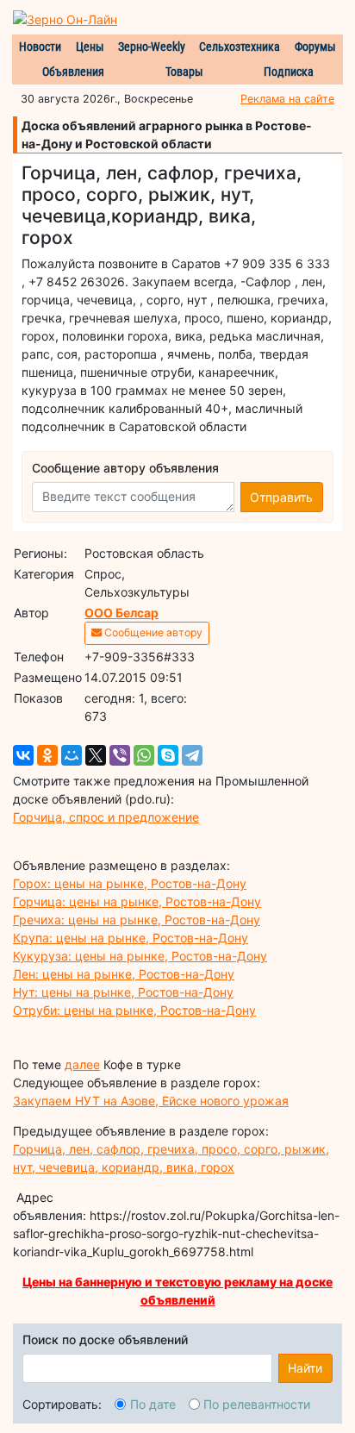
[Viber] (119, 755)
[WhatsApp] (144, 755)
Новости (40, 46)
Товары (184, 71)
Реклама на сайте (287, 98)
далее (82, 1064)
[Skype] (168, 755)
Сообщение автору (152, 632)
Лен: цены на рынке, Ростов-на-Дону (123, 974)
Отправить (281, 497)
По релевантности (256, 1404)
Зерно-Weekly (151, 46)
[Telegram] (192, 755)
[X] (95, 755)
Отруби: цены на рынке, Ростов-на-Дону (134, 1010)
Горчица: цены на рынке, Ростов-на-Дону (137, 901)
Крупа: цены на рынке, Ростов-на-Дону (130, 937)
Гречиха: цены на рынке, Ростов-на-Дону (136, 919)
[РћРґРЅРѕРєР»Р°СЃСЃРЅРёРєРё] (47, 755)
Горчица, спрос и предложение (106, 817)
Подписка (289, 71)
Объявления (73, 71)
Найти (305, 1368)
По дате (153, 1404)
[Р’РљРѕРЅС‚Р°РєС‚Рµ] (23, 755)
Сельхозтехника (239, 46)
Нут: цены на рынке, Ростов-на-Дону (123, 992)
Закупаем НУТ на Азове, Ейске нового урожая (151, 1100)
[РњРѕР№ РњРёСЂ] (71, 755)
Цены (90, 46)
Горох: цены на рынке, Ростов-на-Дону (129, 883)
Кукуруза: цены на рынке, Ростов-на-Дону (140, 955)
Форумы (315, 46)
